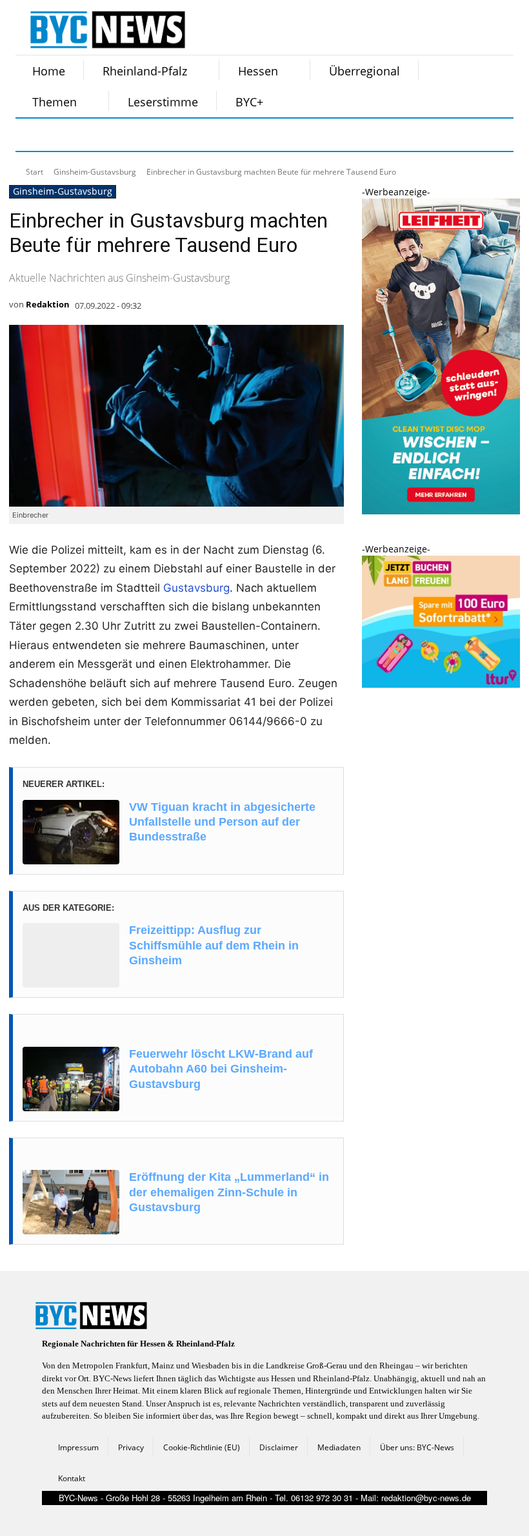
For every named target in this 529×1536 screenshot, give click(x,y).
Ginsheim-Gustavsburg (95, 171)
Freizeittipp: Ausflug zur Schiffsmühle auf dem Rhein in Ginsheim (214, 945)
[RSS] (98, 135)
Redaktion (48, 304)
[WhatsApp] (162, 135)
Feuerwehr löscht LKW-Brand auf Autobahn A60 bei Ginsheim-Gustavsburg (221, 1069)
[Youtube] (195, 135)
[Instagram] (66, 135)
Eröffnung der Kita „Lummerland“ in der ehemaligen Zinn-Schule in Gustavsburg (229, 1192)
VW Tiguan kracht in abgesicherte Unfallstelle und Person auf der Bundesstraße (222, 822)
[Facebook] (33, 135)
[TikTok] (130, 135)
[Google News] (227, 135)
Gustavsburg (196, 587)
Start (34, 171)
